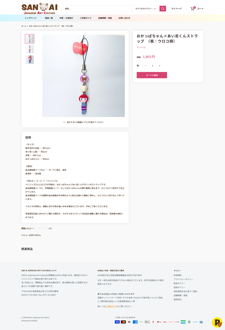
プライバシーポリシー (183, 279)
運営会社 (178, 299)
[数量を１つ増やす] (159, 65)
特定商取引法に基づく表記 (185, 291)
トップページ (31, 18)
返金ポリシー (179, 287)
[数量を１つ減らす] (145, 65)
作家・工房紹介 (66, 18)
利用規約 (178, 275)
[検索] (163, 8)
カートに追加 (152, 75)
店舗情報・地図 (105, 18)
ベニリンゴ (141, 47)
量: (138, 65)
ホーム (23, 26)
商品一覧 (49, 18)
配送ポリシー (179, 283)
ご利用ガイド (86, 18)
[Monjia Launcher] (217, 322)
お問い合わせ (124, 18)
